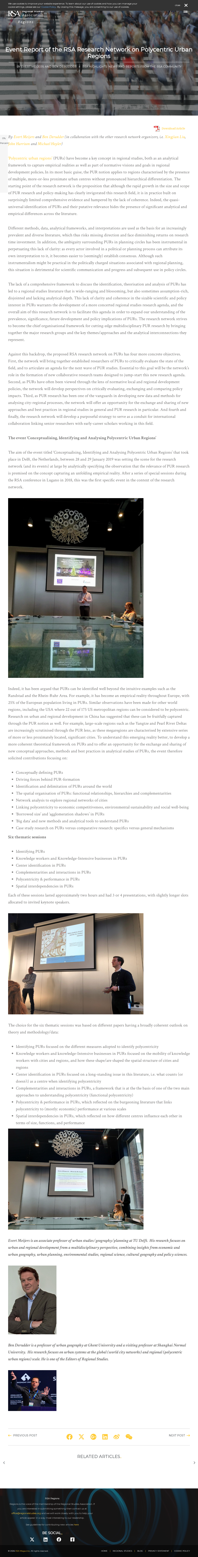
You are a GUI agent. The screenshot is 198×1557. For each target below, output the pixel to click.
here (76, 1524)
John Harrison (19, 144)
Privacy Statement (158, 1551)
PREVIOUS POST (25, 1435)
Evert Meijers (24, 137)
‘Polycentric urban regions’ (30, 158)
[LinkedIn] (46, 1539)
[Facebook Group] (72, 1539)
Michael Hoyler (49, 144)
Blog (140, 1551)
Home (104, 1551)
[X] (32, 1539)
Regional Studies (122, 1551)
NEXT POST (177, 1435)
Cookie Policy (182, 1551)
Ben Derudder (53, 137)
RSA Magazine (22, 1551)
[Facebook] (59, 1539)
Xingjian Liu (175, 137)
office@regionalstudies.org (26, 1513)
